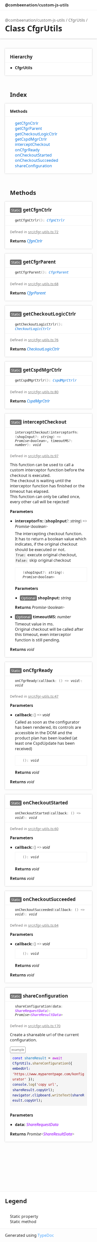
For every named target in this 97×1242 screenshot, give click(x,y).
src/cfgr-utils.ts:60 (43, 828)
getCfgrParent (28, 128)
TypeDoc (46, 1235)
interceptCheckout (32, 144)
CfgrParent (59, 272)
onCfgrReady (27, 150)
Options (76, 5)
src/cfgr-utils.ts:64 (43, 925)
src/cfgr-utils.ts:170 (44, 1025)
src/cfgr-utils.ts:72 (43, 231)
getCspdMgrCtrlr (31, 139)
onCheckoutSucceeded (36, 160)
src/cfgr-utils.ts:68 (43, 284)
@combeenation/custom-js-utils (37, 5)
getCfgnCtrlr (27, 123)
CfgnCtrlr (56, 220)
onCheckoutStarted (33, 155)
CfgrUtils (76, 20)
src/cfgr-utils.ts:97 (43, 455)
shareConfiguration (33, 166)
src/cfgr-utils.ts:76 (43, 340)
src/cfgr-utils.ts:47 (43, 696)
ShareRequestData (31, 1011)
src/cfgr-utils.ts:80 (43, 392)
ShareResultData (46, 1015)
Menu (87, 5)
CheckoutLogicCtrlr (33, 329)
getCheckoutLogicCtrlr (36, 134)
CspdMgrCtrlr (65, 380)
